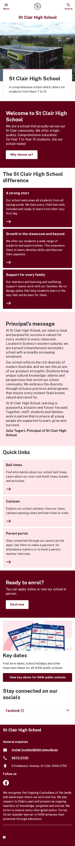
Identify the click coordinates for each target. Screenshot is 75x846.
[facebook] (6, 784)
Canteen (13, 501)
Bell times (14, 465)
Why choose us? (21, 154)
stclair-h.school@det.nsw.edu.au (35, 750)
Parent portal (17, 533)
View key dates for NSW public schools (37, 677)
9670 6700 (20, 758)
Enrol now (17, 604)
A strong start (17, 193)
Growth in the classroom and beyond (35, 234)
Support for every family (25, 275)
